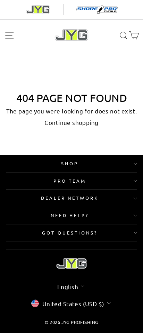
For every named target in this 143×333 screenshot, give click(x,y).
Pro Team (69, 181)
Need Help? (70, 215)
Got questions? (70, 233)
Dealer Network (70, 198)
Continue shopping (71, 122)
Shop (69, 163)
